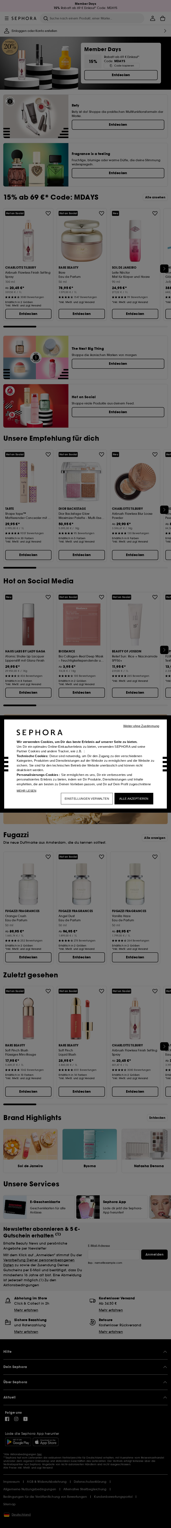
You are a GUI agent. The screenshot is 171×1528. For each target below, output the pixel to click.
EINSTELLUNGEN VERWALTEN (87, 798)
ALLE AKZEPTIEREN (133, 798)
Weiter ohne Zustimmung (141, 726)
